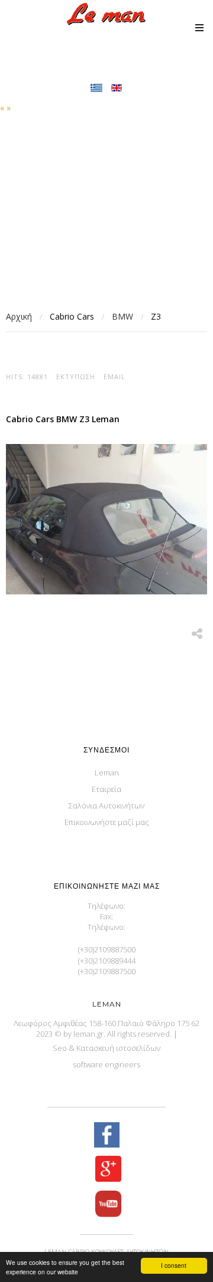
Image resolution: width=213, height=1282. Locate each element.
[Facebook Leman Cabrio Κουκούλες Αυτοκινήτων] (106, 1136)
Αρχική (19, 316)
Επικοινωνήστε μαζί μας (106, 822)
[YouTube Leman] (106, 1205)
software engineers (106, 1064)
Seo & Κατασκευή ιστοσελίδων (106, 1048)
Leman (107, 772)
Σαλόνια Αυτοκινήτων (106, 805)
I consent (173, 1265)
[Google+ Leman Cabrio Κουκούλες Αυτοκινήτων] (106, 1170)
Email (114, 376)
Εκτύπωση (75, 376)
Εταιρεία (106, 789)
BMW (122, 316)
